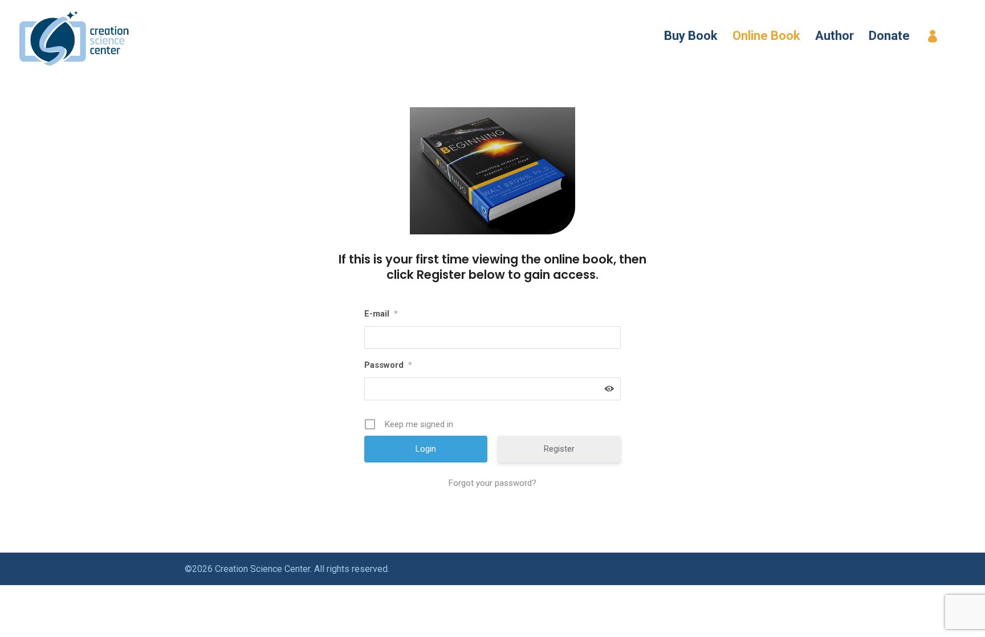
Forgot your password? (492, 483)
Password (388, 365)
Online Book (766, 37)
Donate (889, 37)
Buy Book (691, 37)
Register (441, 274)
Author (834, 37)
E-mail (381, 314)
